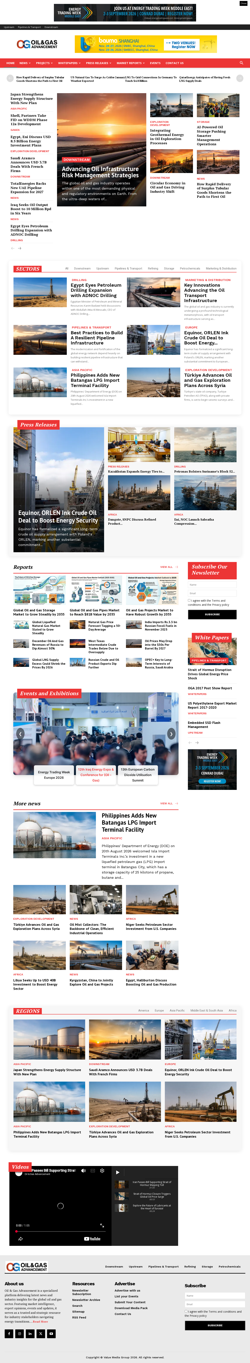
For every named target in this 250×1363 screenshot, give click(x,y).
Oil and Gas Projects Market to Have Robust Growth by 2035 (149, 612)
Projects (43, 63)
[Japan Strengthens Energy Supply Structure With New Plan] (49, 1040)
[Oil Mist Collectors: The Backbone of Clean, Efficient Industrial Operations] (96, 899)
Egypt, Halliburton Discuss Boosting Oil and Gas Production (151, 982)
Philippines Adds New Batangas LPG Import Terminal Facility (95, 380)
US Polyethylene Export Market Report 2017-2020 (212, 705)
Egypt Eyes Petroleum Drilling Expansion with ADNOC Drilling (31, 230)
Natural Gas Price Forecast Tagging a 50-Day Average (104, 625)
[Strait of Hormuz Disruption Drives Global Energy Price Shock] (212, 651)
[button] (241, 63)
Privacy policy (220, 605)
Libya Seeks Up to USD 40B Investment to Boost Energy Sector (35, 984)
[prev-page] (10, 78)
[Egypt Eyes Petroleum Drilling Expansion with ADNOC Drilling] (40, 292)
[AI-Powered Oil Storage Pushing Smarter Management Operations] (218, 105)
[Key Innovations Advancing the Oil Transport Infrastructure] (153, 292)
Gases (15, 129)
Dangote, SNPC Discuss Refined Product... (132, 521)
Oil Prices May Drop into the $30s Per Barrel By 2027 (158, 644)
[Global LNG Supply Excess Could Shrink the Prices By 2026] (21, 662)
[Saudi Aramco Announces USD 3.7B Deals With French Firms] (125, 1040)
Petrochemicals (190, 268)
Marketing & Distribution (221, 268)
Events (155, 63)
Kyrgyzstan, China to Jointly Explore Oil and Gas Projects (91, 982)
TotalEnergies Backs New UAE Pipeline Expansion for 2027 (28, 187)
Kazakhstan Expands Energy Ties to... (136, 471)
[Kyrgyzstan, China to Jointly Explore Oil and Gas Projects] (96, 955)
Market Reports (129, 63)
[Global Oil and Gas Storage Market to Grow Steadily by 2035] (39, 590)
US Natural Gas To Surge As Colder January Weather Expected (98, 79)
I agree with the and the (208, 603)
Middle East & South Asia (207, 1010)
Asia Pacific (19, 108)
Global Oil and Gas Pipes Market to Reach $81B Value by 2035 (95, 612)
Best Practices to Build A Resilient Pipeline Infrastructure (97, 338)
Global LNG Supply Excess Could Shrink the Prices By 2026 (48, 663)
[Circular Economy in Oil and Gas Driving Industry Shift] (171, 161)
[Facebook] (9, 1333)
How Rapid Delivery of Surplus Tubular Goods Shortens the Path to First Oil (40, 79)
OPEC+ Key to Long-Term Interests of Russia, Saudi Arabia (159, 663)
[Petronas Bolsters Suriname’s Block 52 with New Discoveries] (205, 444)
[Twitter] (41, 1333)
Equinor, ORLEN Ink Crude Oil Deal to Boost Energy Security (58, 516)
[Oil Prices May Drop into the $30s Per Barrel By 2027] (134, 643)
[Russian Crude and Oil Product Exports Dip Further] (78, 662)
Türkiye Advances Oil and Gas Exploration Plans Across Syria (208, 380)
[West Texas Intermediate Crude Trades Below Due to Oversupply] (78, 643)
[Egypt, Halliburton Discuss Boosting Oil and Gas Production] (152, 955)
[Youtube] (51, 1333)
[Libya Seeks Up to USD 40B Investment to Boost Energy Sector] (39, 955)
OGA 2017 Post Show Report (210, 688)
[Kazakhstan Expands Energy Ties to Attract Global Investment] (139, 444)
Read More (40, 1321)
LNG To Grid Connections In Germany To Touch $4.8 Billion (151, 79)
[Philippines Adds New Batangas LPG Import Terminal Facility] (40, 382)
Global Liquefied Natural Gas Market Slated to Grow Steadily (46, 627)
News (24, 63)
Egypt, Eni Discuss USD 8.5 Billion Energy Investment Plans (31, 140)
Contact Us (175, 63)
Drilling (17, 240)
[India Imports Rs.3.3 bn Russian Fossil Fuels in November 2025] (134, 624)
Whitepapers (68, 63)
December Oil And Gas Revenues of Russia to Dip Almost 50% (48, 644)
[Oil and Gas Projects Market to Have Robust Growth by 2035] (152, 590)
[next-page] (239, 78)
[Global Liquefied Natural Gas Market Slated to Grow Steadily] (21, 624)
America (143, 1010)
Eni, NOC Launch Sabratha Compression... (194, 521)
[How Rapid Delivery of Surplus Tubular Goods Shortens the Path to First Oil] (218, 162)
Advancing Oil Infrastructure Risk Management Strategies (100, 172)
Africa (112, 514)
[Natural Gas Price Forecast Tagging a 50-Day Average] (78, 624)
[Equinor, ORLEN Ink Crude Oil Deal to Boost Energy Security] (153, 340)
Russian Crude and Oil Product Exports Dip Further (103, 663)
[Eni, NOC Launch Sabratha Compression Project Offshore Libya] (205, 492)
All (66, 268)
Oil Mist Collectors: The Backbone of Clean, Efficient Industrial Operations (92, 928)
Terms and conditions (222, 1311)
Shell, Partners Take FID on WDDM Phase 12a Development (29, 119)
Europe (191, 327)
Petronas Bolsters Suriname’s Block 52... (204, 471)
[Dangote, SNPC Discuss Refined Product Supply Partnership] (139, 492)
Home (10, 63)
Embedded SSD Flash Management (204, 724)
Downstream (51, 27)
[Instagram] (19, 1333)
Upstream (9, 27)
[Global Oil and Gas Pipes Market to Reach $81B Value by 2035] (96, 590)
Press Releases (97, 63)
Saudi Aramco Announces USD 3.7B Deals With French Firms (29, 164)
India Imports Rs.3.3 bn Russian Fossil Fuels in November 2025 (161, 625)
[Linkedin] (30, 1333)
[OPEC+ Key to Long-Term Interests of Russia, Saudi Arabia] (134, 662)
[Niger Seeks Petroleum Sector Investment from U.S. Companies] (152, 899)
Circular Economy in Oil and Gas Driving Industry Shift (167, 187)
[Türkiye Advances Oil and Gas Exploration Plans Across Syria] (153, 382)
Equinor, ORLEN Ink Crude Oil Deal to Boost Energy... (206, 338)
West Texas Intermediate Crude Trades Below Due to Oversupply (103, 646)
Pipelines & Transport (29, 27)
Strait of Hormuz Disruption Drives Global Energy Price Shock (209, 673)
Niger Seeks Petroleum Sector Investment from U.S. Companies (151, 926)
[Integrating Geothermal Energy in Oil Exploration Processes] (171, 105)
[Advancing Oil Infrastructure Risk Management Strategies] (101, 149)
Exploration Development (30, 151)
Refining (153, 268)
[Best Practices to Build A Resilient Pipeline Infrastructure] (40, 340)
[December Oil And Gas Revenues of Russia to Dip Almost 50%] (21, 643)
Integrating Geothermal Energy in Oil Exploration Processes (167, 136)
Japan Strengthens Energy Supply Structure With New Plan (32, 98)
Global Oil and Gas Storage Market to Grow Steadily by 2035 (39, 612)
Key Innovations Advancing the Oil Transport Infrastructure (204, 292)
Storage (203, 121)
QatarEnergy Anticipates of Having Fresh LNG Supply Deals (204, 79)
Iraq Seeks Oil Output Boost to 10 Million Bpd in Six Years (31, 208)
